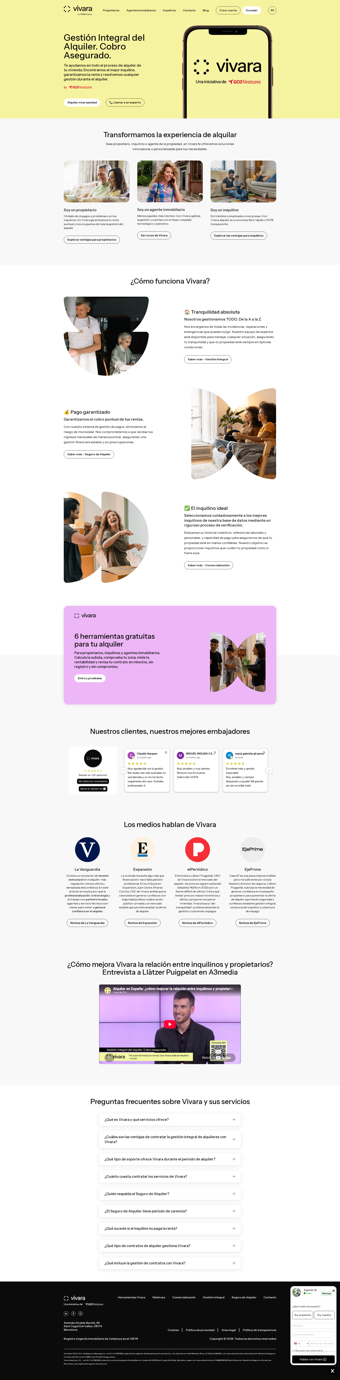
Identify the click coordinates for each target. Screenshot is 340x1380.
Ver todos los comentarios (92, 781)
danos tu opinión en (91, 788)
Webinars (158, 1297)
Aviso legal (229, 1330)
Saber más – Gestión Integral (208, 359)
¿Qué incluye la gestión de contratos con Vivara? (144, 1263)
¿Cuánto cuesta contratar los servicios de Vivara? (145, 1176)
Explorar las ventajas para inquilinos (239, 235)
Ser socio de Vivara (154, 235)
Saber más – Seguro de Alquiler (89, 454)
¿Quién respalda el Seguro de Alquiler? (136, 1194)
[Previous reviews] (123, 770)
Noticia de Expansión (142, 923)
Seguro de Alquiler (244, 1297)
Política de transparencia (259, 1330)
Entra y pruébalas (90, 678)
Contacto (270, 1297)
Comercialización (184, 1297)
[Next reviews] (269, 770)
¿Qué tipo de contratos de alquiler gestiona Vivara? (147, 1246)
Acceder (252, 10)
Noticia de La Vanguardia (87, 923)
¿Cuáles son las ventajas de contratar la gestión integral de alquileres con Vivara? (165, 1139)
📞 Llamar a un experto (125, 102)
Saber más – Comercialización (209, 565)
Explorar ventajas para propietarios (91, 239)
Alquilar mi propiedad (82, 102)
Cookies (173, 1330)
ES (272, 10)
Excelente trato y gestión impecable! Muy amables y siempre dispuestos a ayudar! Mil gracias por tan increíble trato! (170, 777)
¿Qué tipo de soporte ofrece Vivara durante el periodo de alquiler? (160, 1159)
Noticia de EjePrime (252, 923)
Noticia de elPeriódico (197, 923)
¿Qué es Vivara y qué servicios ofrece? (136, 1119)
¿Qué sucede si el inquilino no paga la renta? (140, 1228)
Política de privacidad (200, 1330)
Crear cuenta (228, 10)
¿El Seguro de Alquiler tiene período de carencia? (145, 1211)
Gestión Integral (214, 1297)
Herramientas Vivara (131, 1297)
